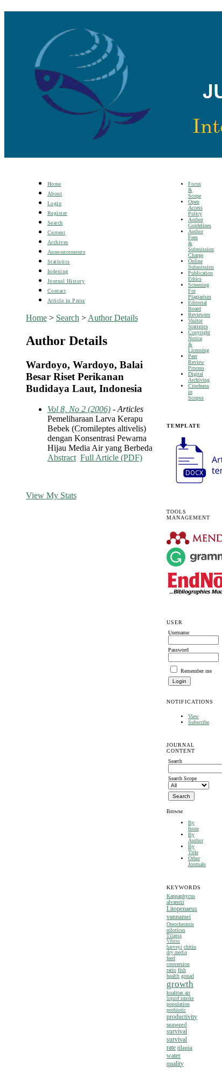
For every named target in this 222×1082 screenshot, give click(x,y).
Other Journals (197, 861)
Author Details (113, 317)
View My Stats (51, 495)
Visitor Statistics (198, 323)
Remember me (196, 671)
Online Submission (201, 264)
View (193, 716)
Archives (57, 242)
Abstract (61, 457)
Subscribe (198, 722)
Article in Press (66, 300)
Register (57, 213)
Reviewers (199, 314)
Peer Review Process (196, 362)
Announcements (66, 252)
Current (56, 232)
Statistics (58, 262)
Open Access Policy (195, 208)
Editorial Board (197, 306)
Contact (56, 291)
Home (54, 184)
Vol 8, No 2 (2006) (78, 409)
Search (55, 223)
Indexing (57, 271)
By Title (193, 849)
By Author (195, 837)
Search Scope (182, 778)
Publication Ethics (200, 276)
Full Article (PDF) (111, 457)
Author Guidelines (199, 222)
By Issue (193, 825)
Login (54, 203)
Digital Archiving (199, 377)
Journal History (66, 281)
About (55, 194)
